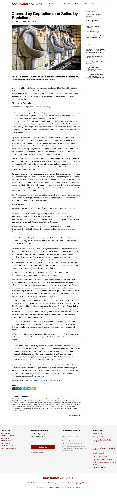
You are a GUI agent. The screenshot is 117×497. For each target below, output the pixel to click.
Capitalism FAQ (5, 438)
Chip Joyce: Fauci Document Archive (73, 446)
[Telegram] (25, 388)
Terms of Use (45, 483)
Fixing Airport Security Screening (92, 26)
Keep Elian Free (98, 467)
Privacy (53, 483)
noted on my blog (43, 107)
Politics (76, 4)
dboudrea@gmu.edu (35, 376)
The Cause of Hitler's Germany (102, 459)
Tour (87, 483)
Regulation (90, 11)
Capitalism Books (5, 443)
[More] (34, 388)
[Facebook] (19, 388)
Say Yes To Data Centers (69, 441)
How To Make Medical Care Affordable (94, 57)
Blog (79, 483)
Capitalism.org (97, 434)
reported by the (46, 303)
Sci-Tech (85, 4)
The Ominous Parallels (100, 456)
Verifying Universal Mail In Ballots (72, 443)
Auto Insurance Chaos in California (93, 15)
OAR (94, 445)
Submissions (36, 483)
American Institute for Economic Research (44, 380)
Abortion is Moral (98, 453)
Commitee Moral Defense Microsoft (104, 462)
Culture (51, 4)
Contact (59, 483)
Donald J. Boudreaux (22, 22)
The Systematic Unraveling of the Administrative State (95, 36)
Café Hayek (30, 88)
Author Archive (73, 415)
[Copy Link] (31, 388)
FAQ (83, 483)
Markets (67, 4)
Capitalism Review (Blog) (8, 448)
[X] (13, 388)
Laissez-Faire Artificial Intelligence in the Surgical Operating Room (94, 69)
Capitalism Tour (5, 434)
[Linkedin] (16, 388)
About (30, 483)
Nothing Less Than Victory (101, 437)
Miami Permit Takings (92, 32)
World (94, 4)
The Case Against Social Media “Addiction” (95, 62)
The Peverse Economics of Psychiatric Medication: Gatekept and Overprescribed (95, 76)
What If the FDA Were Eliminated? (92, 21)
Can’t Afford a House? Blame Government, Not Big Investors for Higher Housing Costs (95, 50)
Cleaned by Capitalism (70, 88)
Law (59, 4)
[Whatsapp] (22, 388)
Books (65, 483)
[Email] (28, 388)
